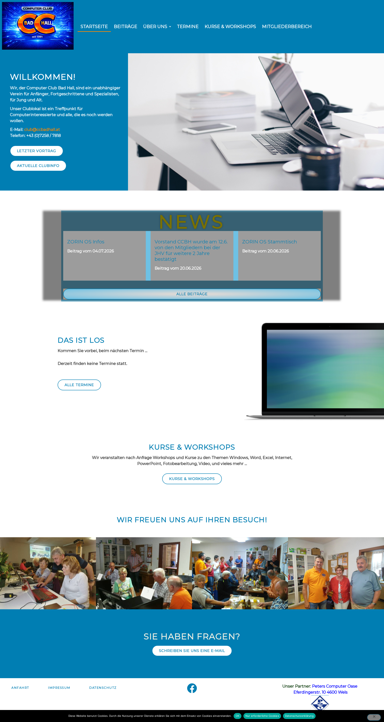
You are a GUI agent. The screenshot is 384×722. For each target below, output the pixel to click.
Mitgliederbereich (287, 26)
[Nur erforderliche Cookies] (374, 717)
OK (237, 715)
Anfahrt (20, 688)
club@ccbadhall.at (42, 129)
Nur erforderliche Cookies (262, 715)
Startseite (94, 26)
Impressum (59, 688)
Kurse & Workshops (230, 26)
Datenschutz (103, 688)
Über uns (155, 26)
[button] (157, 26)
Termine (188, 26)
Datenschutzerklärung (299, 715)
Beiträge (125, 26)
